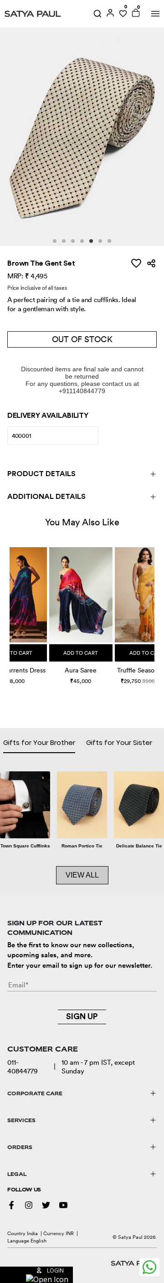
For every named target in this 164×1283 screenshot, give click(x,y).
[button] (10, 608)
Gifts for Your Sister (119, 742)
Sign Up (82, 1016)
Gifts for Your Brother (39, 742)
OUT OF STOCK (82, 339)
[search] (97, 13)
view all (82, 875)
